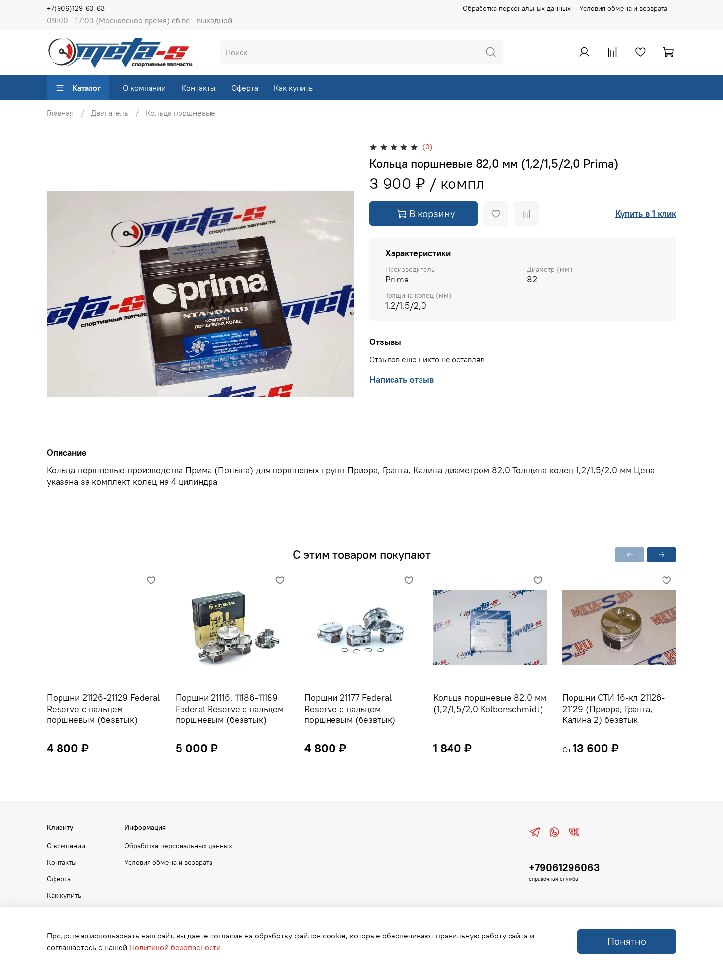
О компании (144, 88)
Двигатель (109, 113)
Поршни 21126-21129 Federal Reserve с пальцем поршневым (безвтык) (103, 708)
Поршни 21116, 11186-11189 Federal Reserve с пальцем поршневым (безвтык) (230, 708)
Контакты (198, 88)
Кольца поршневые (180, 113)
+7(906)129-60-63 (76, 8)
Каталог (86, 88)
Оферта (244, 88)
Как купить (293, 88)
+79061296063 (564, 867)
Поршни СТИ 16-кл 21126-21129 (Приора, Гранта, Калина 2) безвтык (613, 708)
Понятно (626, 941)
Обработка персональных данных (517, 8)
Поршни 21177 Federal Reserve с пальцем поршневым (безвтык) (349, 708)
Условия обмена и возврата (623, 8)
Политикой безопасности (175, 947)
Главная (60, 113)
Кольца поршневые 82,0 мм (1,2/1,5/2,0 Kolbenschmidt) (489, 703)
